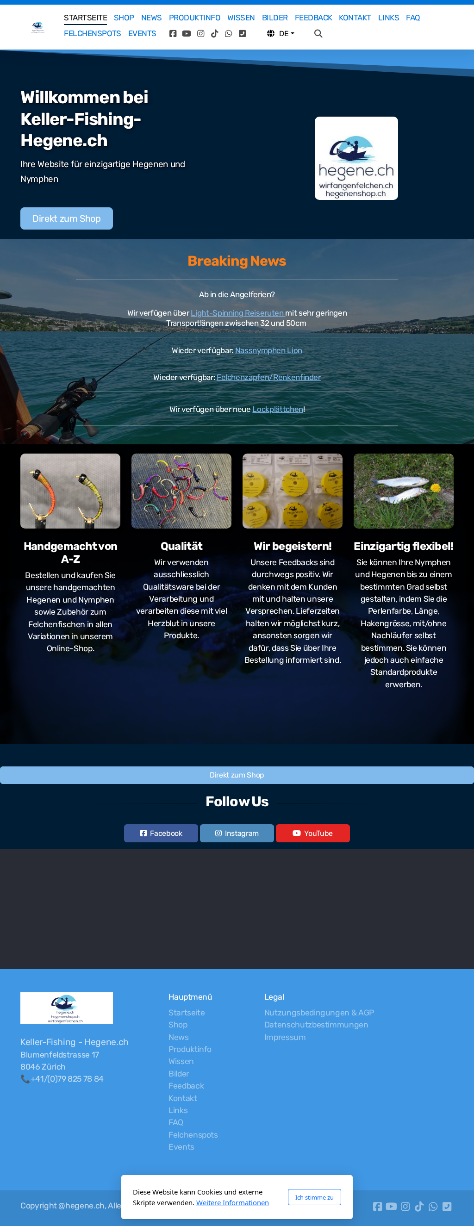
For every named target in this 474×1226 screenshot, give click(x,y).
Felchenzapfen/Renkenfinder (269, 377)
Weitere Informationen (232, 1202)
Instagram (242, 833)
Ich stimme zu (314, 1197)
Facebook (166, 833)
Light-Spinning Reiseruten (238, 312)
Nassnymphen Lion (269, 350)
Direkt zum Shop (66, 218)
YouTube (318, 833)
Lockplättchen (277, 409)
